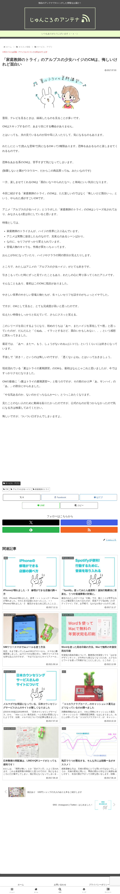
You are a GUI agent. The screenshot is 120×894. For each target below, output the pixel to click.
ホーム (21, 884)
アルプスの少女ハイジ (21, 489)
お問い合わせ (60, 884)
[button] (79, 505)
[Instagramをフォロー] (89, 522)
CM (6, 489)
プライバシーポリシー (99, 884)
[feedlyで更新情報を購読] (30, 530)
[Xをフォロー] (30, 522)
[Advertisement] (60, 451)
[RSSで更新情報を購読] (89, 530)
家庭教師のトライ (42, 489)
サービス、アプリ (13, 483)
